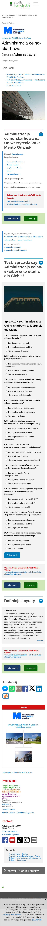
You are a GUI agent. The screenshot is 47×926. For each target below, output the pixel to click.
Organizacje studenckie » (12, 802)
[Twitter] (32, 690)
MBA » (4, 798)
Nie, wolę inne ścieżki (16, 548)
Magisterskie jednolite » (11, 790)
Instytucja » (6, 804)
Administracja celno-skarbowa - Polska (24, 856)
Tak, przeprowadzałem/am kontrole (21, 387)
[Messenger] (5, 690)
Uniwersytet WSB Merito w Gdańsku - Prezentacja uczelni (23, 726)
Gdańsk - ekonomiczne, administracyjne (25, 858)
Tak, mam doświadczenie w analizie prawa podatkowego (23, 365)
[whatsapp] (12, 690)
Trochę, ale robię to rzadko (18, 456)
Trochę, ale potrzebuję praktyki (19, 347)
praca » (10, 171)
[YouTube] (12, 842)
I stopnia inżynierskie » (11, 788)
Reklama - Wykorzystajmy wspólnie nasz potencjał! (15, 898)
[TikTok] (19, 842)
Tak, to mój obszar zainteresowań (20, 408)
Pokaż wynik (12, 555)
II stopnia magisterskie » (11, 792)
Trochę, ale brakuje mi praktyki (19, 433)
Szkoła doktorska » (9, 794)
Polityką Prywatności (12, 914)
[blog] (34, 842)
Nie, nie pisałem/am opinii (17, 528)
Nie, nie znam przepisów (17, 374)
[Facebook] (25, 690)
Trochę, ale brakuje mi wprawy (19, 391)
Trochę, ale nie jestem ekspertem (20, 480)
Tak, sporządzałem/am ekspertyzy (21, 520)
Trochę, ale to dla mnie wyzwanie (20, 370)
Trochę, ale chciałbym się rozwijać (21, 503)
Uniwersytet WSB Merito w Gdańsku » (17, 772)
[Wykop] (5, 698)
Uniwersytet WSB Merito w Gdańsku (16, 38)
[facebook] (5, 842)
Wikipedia (40, 640)
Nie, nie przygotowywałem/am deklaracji (23, 460)
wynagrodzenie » (14, 174)
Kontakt (35, 898)
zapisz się (31, 218)
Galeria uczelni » (8, 809)
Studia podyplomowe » (11, 796)
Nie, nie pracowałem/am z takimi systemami (19, 438)
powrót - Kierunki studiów (21, 870)
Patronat (43, 898)
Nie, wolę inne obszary (16, 416)
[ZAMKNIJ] (37, 920)
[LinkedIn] (39, 690)
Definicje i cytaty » (14, 85)
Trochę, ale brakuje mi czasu (19, 545)
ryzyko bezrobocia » (15, 168)
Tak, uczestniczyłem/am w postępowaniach (17, 474)
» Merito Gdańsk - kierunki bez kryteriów (18, 813)
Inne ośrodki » (7, 806)
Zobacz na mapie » (9, 831)
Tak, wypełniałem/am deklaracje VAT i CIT (24, 452)
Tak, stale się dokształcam (18, 541)
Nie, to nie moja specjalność (18, 507)
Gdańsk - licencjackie (17, 860)
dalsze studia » (13, 165)
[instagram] (27, 842)
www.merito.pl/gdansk (12, 247)
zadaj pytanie (12, 218)
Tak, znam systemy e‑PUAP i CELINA (22, 429)
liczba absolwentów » (15, 162)
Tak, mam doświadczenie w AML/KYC (22, 499)
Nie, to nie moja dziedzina (17, 351)
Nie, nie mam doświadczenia (19, 395)
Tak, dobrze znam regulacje (18, 343)
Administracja (17, 154)
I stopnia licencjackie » (11, 786)
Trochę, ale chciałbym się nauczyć (21, 412)
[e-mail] (19, 690)
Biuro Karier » (7, 800)
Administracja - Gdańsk (18, 854)
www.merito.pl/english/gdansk (15, 250)
